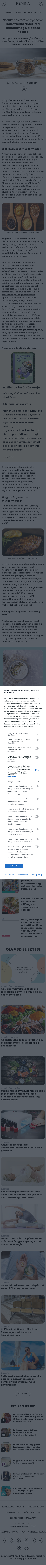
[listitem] (23, 734)
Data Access (23, 875)
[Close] (41, 690)
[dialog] (23, 782)
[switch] (37, 740)
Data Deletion (9, 875)
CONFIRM (14, 866)
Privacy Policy (37, 875)
